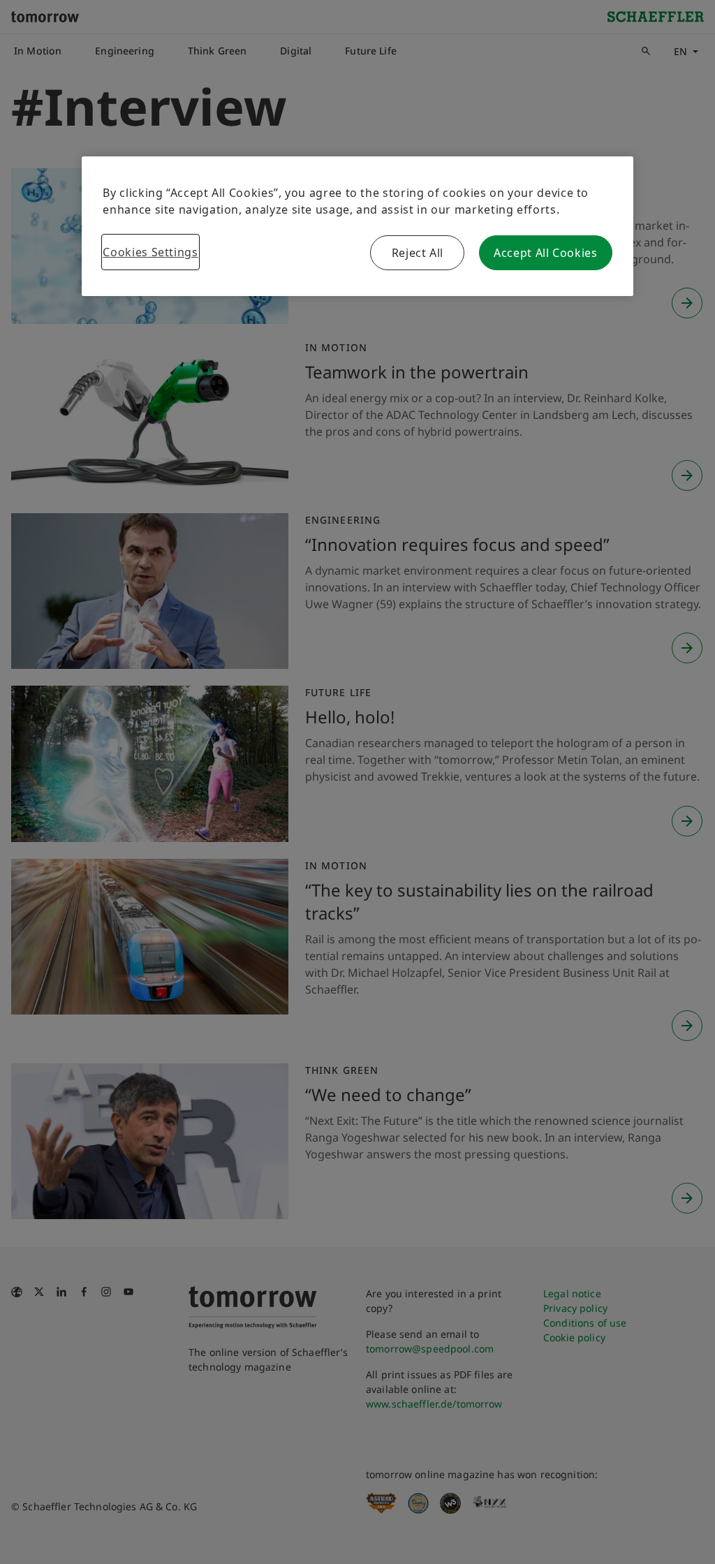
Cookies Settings (150, 252)
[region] (357, 226)
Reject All (417, 252)
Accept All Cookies (546, 252)
